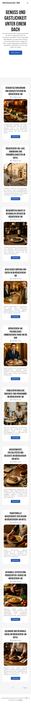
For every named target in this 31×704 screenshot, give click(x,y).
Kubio (20, 700)
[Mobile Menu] (28, 3)
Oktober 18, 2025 (16, 97)
